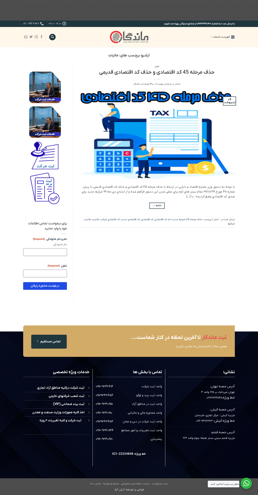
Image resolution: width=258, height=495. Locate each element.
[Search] (52, 37)
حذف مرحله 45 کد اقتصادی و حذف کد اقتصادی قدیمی (157, 72)
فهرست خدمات (221, 37)
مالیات (95, 219)
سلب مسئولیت (160, 483)
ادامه (157, 205)
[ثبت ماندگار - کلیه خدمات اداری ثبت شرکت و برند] (129, 37)
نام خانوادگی (60, 244)
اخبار (157, 66)
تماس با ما (95, 483)
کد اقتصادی (147, 219)
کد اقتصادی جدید (130, 219)
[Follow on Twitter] (31, 37)
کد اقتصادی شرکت (110, 219)
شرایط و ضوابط (111, 483)
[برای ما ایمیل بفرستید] (25, 37)
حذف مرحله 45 (194, 219)
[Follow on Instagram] (36, 37)
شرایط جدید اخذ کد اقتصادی (170, 219)
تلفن (57, 266)
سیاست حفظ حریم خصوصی (135, 483)
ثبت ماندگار (138, 84)
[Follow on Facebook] (41, 37)
